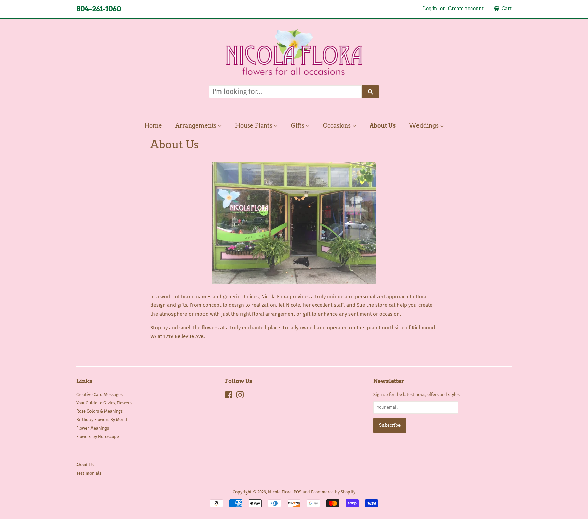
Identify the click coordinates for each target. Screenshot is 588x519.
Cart (507, 8)
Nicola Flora (280, 492)
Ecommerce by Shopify (333, 492)
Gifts (298, 125)
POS (297, 492)
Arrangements (196, 125)
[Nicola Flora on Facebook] (229, 396)
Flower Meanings (92, 428)
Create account (466, 8)
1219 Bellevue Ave (183, 336)
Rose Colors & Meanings (99, 411)
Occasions (337, 125)
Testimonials (88, 473)
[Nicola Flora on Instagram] (240, 396)
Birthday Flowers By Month (102, 419)
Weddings (424, 125)
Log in (430, 8)
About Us (383, 125)
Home (153, 125)
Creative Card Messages (99, 394)
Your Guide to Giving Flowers (104, 402)
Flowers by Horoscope (97, 436)
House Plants (254, 125)
